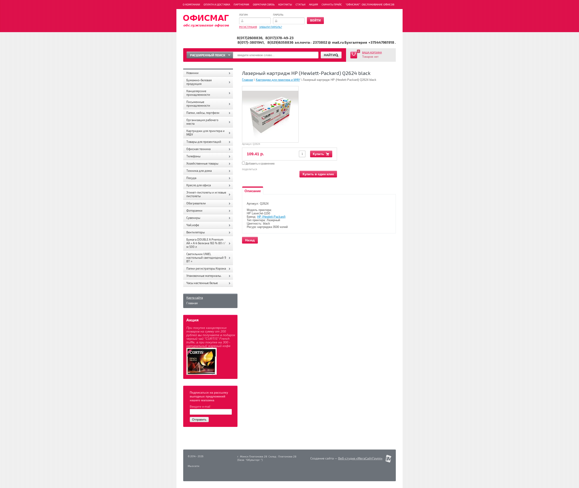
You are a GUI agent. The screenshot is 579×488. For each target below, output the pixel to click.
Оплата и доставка (217, 4)
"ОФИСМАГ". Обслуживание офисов (370, 4)
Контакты (285, 4)
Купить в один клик (318, 174)
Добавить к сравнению (260, 163)
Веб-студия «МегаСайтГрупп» (360, 458)
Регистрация (248, 27)
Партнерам (241, 4)
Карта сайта (194, 298)
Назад (250, 240)
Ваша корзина (372, 52)
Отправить (199, 419)
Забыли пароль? (270, 27)
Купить (318, 154)
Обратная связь (264, 4)
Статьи (300, 4)
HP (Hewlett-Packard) (271, 216)
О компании (191, 4)
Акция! (313, 4)
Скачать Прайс (332, 4)
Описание (252, 191)
